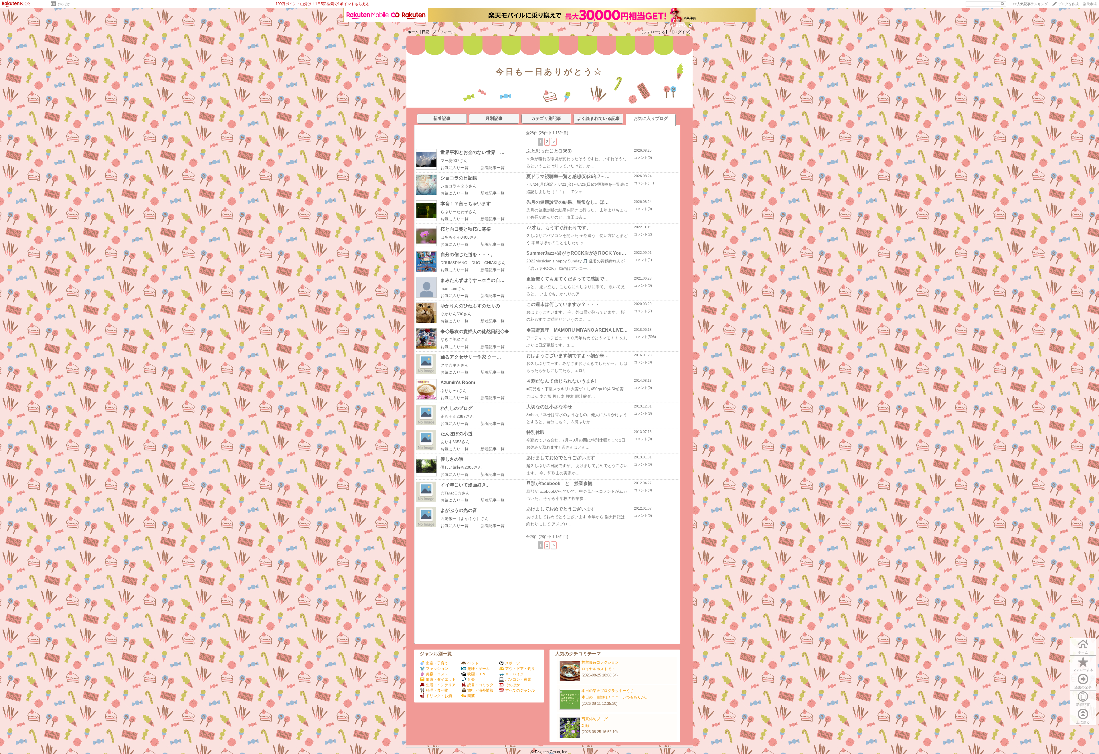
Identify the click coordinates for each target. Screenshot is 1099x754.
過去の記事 (1083, 687)
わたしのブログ (456, 408)
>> (1030, 4)
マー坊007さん (453, 160)
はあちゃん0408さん (459, 237)
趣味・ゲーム (478, 668)
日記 (425, 32)
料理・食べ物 (437, 690)
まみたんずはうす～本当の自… (472, 280)
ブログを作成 (1068, 4)
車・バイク (514, 674)
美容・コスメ (437, 674)
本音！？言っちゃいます (465, 203)
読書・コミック (480, 685)
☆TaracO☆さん (455, 493)
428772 (678, 26)
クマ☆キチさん (454, 365)
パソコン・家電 (518, 679)
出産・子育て (437, 663)
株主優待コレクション (600, 662)
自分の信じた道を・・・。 (467, 254)
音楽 (471, 679)
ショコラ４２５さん (458, 186)
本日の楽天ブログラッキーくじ (608, 690)
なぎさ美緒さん (454, 339)
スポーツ (512, 663)
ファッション (437, 668)
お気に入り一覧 (454, 167)
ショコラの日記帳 (458, 177)
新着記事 (1083, 705)
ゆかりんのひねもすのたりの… (472, 305)
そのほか (63, 4)
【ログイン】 (681, 32)
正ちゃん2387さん (457, 416)
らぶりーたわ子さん (458, 211)
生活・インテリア (441, 685)
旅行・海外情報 (480, 690)
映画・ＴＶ (476, 674)
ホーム (413, 32)
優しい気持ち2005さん (461, 467)
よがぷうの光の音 (458, 510)
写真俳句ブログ (595, 719)
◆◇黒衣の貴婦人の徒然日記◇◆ (474, 331)
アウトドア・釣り (520, 668)
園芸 (471, 696)
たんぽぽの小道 (456, 433)
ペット (473, 663)
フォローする (1083, 670)
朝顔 (585, 725)
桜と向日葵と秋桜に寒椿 (465, 229)
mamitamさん (452, 288)
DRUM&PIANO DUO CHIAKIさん (472, 262)
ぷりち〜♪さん (453, 390)
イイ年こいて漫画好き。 (465, 484)
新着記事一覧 (493, 167)
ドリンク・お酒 (439, 696)
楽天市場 (1090, 4)
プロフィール (443, 32)
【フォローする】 (654, 32)
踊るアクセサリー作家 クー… (470, 357)
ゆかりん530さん (455, 314)
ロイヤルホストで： (598, 669)
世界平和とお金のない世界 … (472, 152)
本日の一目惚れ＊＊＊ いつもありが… (615, 697)
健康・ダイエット (441, 679)
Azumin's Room (457, 382)
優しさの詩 (451, 459)
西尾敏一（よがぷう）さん (464, 518)
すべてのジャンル (520, 690)
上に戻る (1083, 722)
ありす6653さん (455, 442)
